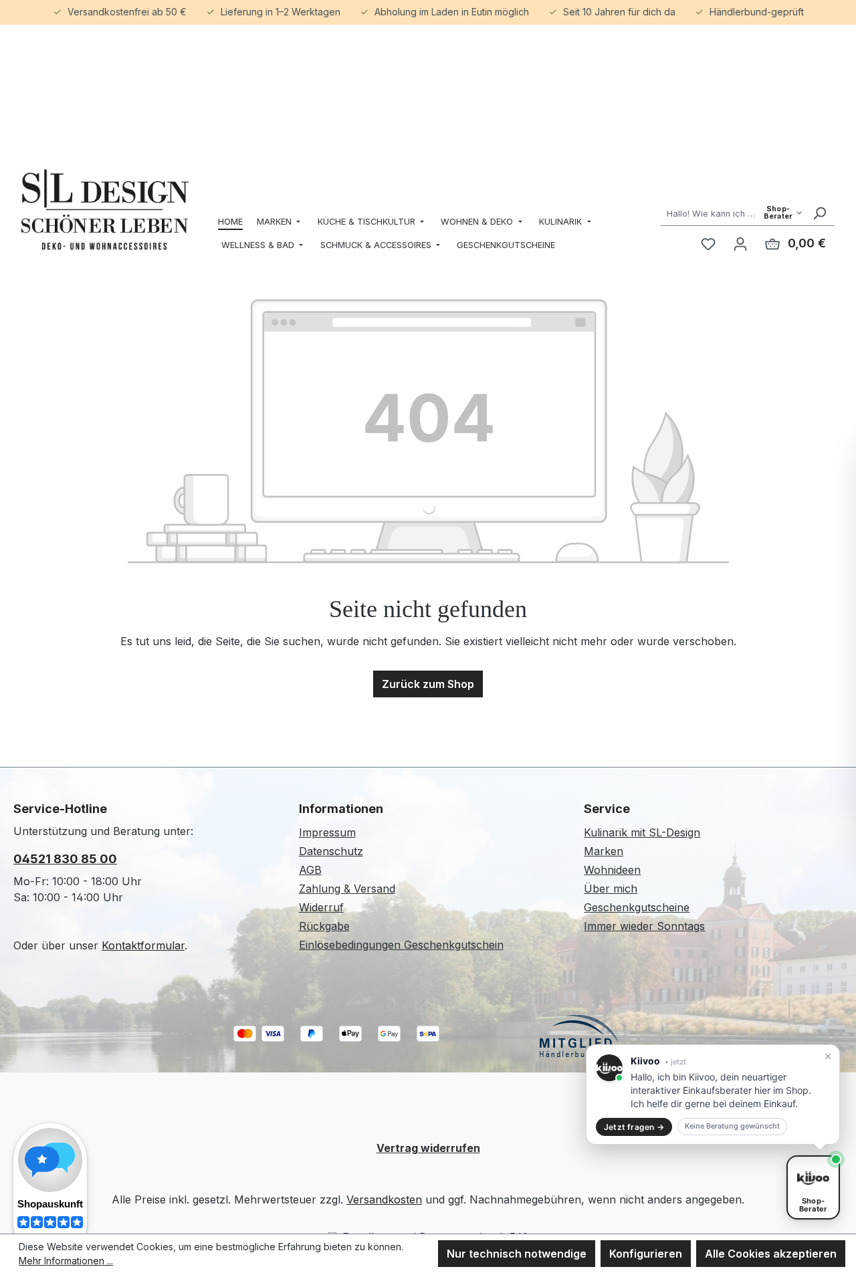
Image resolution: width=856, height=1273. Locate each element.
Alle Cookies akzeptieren (771, 1253)
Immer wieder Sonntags (644, 926)
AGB (310, 870)
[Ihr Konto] (740, 243)
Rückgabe (324, 926)
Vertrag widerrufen (428, 1148)
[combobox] (733, 213)
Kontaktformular (143, 945)
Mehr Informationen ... (66, 1260)
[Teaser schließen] (828, 1056)
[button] (713, 1094)
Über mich (610, 888)
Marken (603, 851)
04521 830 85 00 (65, 859)
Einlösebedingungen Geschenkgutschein (401, 944)
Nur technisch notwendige (516, 1253)
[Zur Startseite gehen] (105, 209)
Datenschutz (331, 851)
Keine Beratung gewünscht (732, 1126)
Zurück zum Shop (428, 684)
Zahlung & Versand (347, 888)
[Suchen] (819, 213)
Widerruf (321, 907)
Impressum (327, 832)
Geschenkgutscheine (636, 907)
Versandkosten (384, 1199)
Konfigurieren (645, 1253)
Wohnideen (612, 870)
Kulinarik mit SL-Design (642, 832)
